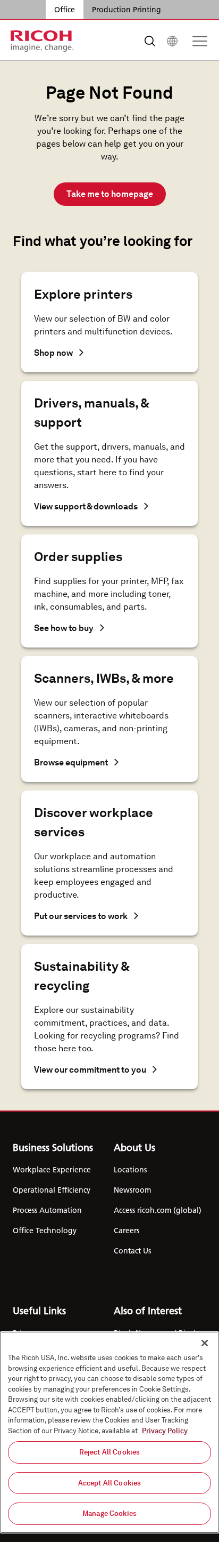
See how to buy (64, 628)
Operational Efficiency (51, 1190)
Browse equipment (71, 762)
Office (64, 9)
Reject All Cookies (109, 1452)
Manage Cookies (109, 1513)
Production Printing (126, 9)
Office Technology (45, 1230)
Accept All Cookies (109, 1483)
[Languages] (172, 41)
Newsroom (132, 1190)
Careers (126, 1230)
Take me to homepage (109, 194)
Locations (130, 1170)
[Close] (204, 1343)
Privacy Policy (165, 1431)
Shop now (53, 353)
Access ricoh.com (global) (157, 1210)
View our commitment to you (90, 1070)
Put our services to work (81, 916)
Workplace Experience (52, 1170)
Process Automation (47, 1210)
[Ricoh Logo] (42, 41)
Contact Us (132, 1251)
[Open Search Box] (150, 41)
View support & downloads (86, 506)
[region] (109, 1432)
